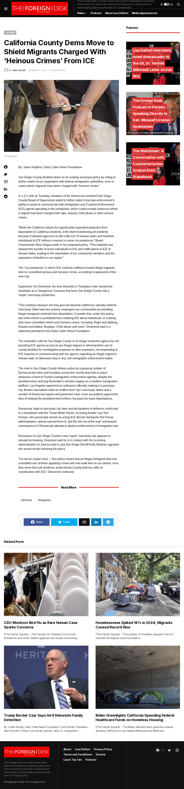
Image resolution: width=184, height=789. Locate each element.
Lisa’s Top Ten (72, 759)
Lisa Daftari (82, 749)
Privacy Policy (103, 749)
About (67, 749)
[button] (6, 8)
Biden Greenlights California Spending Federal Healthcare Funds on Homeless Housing (135, 717)
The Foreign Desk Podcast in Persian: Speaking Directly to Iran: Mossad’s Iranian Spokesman (151, 113)
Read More (68, 487)
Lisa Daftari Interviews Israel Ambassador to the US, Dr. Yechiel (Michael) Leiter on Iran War (152, 63)
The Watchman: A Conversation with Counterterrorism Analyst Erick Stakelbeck (148, 164)
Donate (100, 754)
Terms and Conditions (77, 754)
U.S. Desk (10, 32)
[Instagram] (177, 750)
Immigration (44, 500)
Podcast (90, 759)
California (26, 500)
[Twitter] (169, 750)
